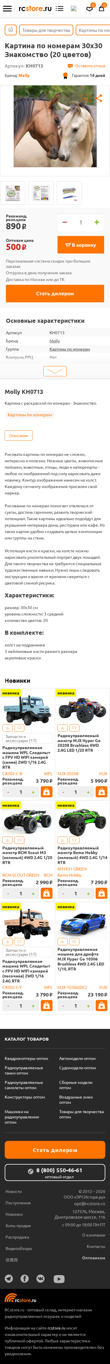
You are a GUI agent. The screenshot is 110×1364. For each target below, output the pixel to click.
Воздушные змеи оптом (76, 1099)
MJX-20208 (68, 773)
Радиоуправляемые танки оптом (24, 1070)
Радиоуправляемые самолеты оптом (24, 1085)
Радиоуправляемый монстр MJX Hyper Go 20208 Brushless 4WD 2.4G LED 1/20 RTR (79, 743)
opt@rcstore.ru (89, 1203)
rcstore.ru (57, 1327)
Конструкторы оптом (25, 1096)
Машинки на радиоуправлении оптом (22, 1117)
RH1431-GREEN (72, 868)
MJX (103, 773)
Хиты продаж (18, 1225)
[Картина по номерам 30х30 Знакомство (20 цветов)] (12, 193)
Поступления (18, 1202)
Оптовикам (93, 1257)
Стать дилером (55, 293)
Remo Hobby (69, 874)
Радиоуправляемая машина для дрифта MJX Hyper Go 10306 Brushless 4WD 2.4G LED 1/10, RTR (80, 959)
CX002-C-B (12, 773)
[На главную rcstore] (35, 8)
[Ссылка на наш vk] (40, 1279)
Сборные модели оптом (75, 1085)
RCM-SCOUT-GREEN (20, 874)
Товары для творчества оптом (81, 1114)
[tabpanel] (55, 126)
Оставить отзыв (90, 65)
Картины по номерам (70, 348)
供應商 (12, 1259)
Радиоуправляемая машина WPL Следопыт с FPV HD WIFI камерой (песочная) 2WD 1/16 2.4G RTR (26, 971)
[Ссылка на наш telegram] (9, 1279)
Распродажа (17, 1236)
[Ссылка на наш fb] (25, 1279)
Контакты (96, 1246)
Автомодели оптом (77, 1058)
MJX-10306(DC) (72, 987)
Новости (14, 1191)
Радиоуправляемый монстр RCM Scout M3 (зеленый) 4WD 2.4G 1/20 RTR (27, 855)
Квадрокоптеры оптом (26, 1058)
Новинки (17, 680)
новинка (10, 692)
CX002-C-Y (12, 987)
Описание (18, 435)
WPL (48, 773)
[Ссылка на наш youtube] (59, 1279)
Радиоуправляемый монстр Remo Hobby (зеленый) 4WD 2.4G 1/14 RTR (82, 855)
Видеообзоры (19, 1248)
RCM (48, 874)
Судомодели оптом (77, 1067)
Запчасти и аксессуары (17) (21, 738)
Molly (55, 340)
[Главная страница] (11, 30)
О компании (93, 1234)
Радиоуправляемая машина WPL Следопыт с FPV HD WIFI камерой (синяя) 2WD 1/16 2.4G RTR (26, 757)
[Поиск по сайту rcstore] (73, 8)
